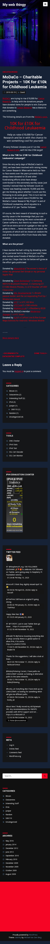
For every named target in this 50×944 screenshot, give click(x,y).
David (22, 92)
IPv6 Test (13, 448)
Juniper (12, 406)
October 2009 (11, 870)
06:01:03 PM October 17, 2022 (19, 662)
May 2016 (10, 841)
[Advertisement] (25, 906)
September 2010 (12, 856)
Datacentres (14, 395)
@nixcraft (10, 584)
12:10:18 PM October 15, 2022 (19, 717)
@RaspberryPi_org (16, 567)
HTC (15, 302)
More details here (11, 338)
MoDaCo (6, 98)
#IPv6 (20, 712)
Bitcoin (12, 391)
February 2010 (11, 859)
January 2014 (11, 845)
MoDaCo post (41, 117)
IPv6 (11, 402)
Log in (11, 745)
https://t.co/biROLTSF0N (16, 644)
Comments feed (15, 752)
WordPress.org (15, 756)
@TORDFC (13, 624)
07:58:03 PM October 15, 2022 (19, 697)
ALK (15, 317)
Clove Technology (21, 281)
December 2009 (12, 863)
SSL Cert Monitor (16, 456)
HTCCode (18, 305)
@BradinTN (10, 636)
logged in (19, 371)
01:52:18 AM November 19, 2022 (20, 629)
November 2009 (12, 867)
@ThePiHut (10, 599)
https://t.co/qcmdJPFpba (22, 626)
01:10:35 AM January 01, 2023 (19, 617)
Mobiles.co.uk (20, 308)
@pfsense (19, 636)
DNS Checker (14, 441)
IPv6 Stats (13, 445)
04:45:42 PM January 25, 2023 (19, 605)
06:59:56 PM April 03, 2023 (18, 590)
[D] (9, 560)
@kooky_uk (10, 689)
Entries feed (14, 749)
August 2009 (11, 874)
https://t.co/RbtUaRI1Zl (15, 715)
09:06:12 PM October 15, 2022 (19, 680)
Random (12, 413)
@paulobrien (19, 268)
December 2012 (12, 848)
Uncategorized (10, 72)
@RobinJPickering (13, 671)
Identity (18, 937)
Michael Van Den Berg (32, 937)
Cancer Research (24, 107)
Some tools (40, 353)
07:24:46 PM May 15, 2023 (18, 578)
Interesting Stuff (15, 398)
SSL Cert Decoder (16, 452)
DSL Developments (22, 293)
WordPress (33, 935)
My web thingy (14, 5)
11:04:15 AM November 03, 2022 (20, 647)
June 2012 (10, 852)
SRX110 (14, 409)
